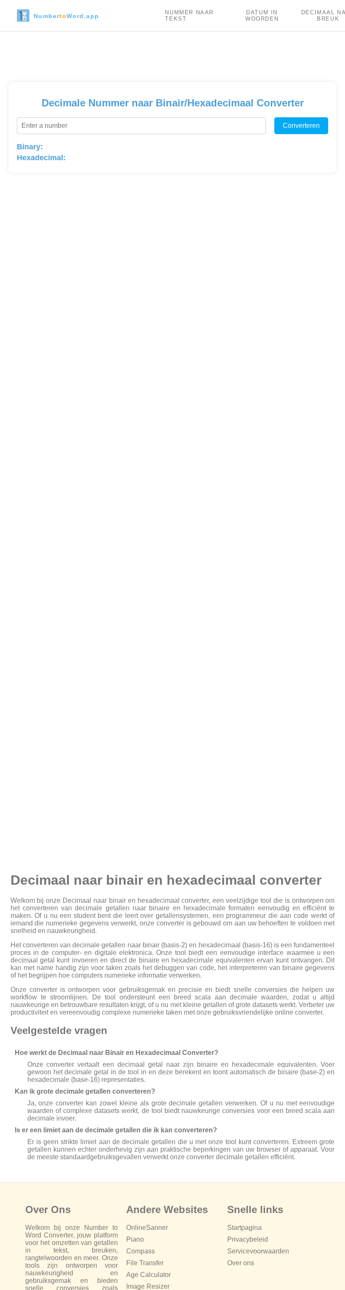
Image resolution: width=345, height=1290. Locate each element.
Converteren (301, 125)
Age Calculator (148, 1274)
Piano (135, 1239)
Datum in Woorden (262, 15)
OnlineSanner (147, 1227)
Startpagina (244, 1227)
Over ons (240, 1262)
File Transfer (145, 1262)
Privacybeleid (247, 1239)
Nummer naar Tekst (189, 15)
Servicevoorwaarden (258, 1251)
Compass (140, 1251)
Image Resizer (148, 1286)
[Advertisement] (172, 55)
